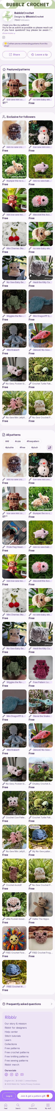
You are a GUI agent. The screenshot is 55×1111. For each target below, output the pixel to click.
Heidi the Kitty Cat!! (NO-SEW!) (43, 282)
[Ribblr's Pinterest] (6, 1075)
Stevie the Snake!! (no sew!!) (43, 716)
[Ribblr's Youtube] (22, 1074)
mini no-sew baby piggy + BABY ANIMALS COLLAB (43, 181)
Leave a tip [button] (41, 54)
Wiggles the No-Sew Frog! (16, 316)
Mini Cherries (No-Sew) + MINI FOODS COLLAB (16, 248)
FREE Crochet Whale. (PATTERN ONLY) (16, 986)
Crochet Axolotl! (14, 885)
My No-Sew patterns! (42, 851)
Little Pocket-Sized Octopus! (19, 919)
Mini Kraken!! (13, 350)
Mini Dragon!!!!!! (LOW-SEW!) (43, 316)
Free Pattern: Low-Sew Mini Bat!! (43, 682)
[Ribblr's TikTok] (16, 1075)
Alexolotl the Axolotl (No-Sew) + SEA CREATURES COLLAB (43, 214)
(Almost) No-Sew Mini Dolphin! (43, 350)
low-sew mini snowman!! (43, 147)
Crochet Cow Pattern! (16, 817)
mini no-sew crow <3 (16, 147)
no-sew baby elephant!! (42, 99)
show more (7, 33)
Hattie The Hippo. (40, 919)
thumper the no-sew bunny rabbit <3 (16, 181)
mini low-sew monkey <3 (16, 214)
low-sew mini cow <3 (16, 99)
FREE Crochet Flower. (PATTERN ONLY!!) (25, 952)
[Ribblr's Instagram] (11, 1075)
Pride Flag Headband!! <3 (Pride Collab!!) (16, 547)
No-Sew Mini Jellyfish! (16, 417)
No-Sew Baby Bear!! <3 (16, 282)
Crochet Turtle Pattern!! (43, 383)
